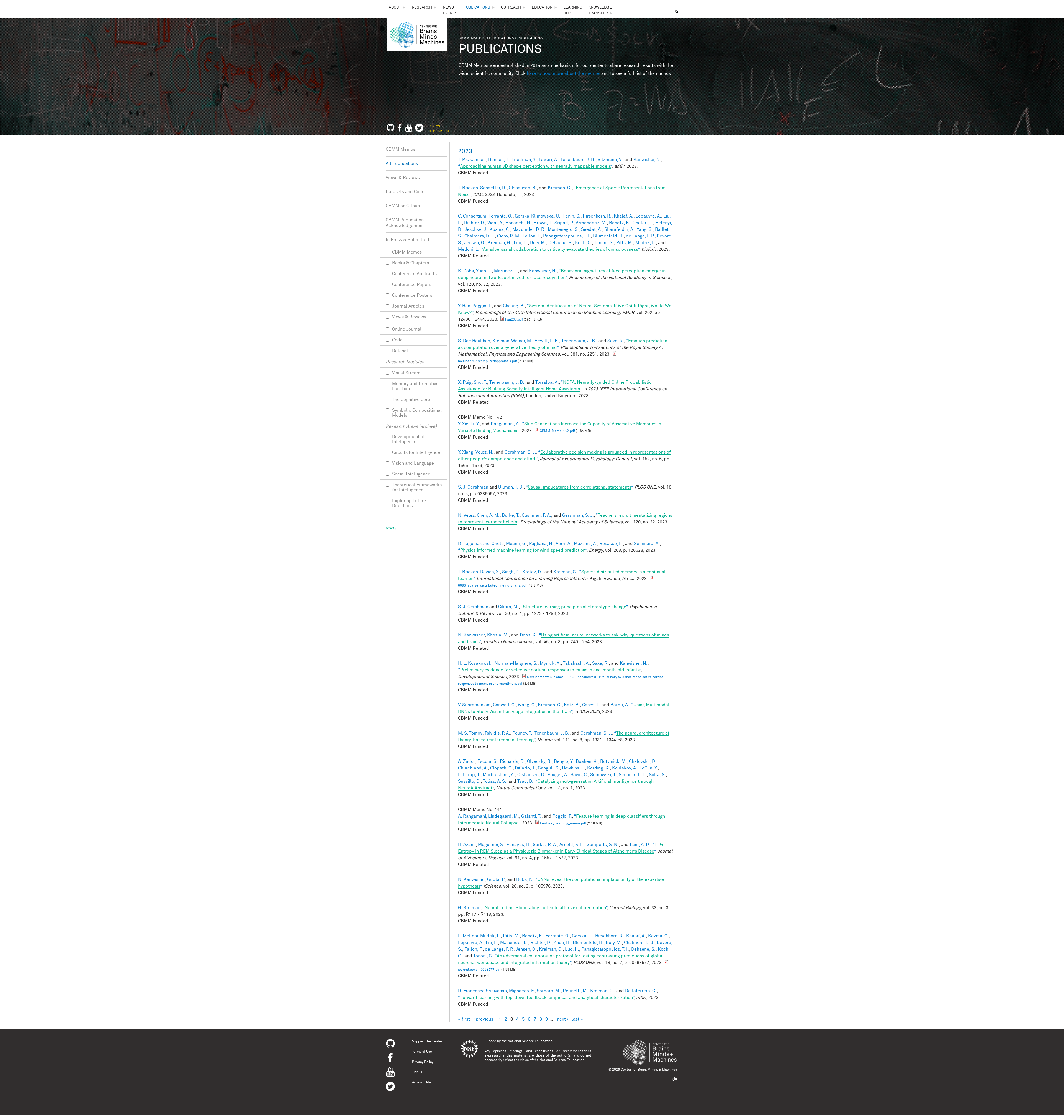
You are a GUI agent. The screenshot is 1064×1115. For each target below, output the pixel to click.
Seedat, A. (591, 229)
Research (422, 7)
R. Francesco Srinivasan (482, 991)
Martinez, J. (506, 271)
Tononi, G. (604, 243)
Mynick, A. (550, 663)
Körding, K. (598, 768)
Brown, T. (543, 223)
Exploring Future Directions (409, 503)
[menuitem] (397, 7)
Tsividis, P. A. (497, 733)
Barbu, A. (619, 705)
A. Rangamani (472, 816)
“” (535, 166)
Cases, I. (590, 705)
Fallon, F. (532, 236)
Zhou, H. (562, 942)
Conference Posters (412, 295)
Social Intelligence (411, 474)
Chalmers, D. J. (479, 236)
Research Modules (405, 362)
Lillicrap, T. (469, 775)
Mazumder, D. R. (529, 229)
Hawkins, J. (573, 768)
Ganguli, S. (549, 768)
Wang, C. (527, 705)
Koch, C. (583, 243)
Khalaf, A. (623, 216)
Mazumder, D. (514, 942)
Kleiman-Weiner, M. (512, 341)
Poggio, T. (482, 306)
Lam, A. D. (640, 844)
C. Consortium (472, 216)
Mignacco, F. (521, 991)
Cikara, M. (508, 607)
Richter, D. (474, 223)
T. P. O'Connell (472, 159)
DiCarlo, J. (525, 768)
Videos (434, 126)
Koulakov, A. (624, 768)
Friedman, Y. (523, 159)
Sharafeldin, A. (619, 229)
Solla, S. (657, 775)
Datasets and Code (405, 192)
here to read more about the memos (563, 73)
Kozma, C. (500, 229)
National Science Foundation (530, 1041)
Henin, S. (571, 216)
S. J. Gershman (473, 487)
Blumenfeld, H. (608, 236)
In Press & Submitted (407, 239)
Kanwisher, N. (647, 159)
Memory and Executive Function (415, 386)
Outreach (511, 7)
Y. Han (464, 306)
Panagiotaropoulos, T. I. (567, 236)
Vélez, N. (484, 452)
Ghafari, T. (643, 223)
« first (464, 1019)
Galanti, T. (531, 816)
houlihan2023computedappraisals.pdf (487, 361)
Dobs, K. (528, 635)
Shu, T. (480, 382)
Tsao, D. (525, 781)
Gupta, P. (496, 879)
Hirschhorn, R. (597, 216)
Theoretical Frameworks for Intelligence (417, 487)
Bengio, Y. (564, 761)
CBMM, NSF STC (472, 38)
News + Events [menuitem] (450, 10)
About (395, 7)
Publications (477, 7)
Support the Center (427, 1041)
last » (577, 1019)
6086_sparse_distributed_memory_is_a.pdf (492, 585)
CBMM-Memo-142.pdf (557, 431)
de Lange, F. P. (640, 236)
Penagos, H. (519, 844)
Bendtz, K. (619, 223)
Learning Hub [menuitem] (572, 10)
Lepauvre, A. (648, 216)
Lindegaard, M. (503, 816)
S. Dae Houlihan (474, 341)
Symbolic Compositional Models (417, 413)
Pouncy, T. (522, 733)
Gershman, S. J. (520, 452)
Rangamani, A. (505, 424)
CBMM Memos (400, 149)
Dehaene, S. (560, 243)
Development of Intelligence (408, 439)
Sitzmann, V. (610, 159)
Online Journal (406, 329)
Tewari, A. (548, 159)
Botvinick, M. (613, 761)
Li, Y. (475, 424)
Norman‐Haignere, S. (516, 663)
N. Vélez (466, 515)
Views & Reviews (403, 177)
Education (542, 7)
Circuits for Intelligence (416, 452)
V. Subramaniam (474, 705)
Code (397, 340)
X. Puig (465, 382)
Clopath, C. (501, 768)
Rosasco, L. (611, 543)
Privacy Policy (422, 1062)
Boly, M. (538, 243)
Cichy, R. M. (508, 236)
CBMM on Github (403, 206)
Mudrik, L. (645, 243)
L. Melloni (468, 936)
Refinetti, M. (575, 991)
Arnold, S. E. (571, 844)
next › (562, 1019)
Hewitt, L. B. (546, 341)
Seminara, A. (647, 543)
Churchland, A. (473, 768)
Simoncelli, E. (633, 775)
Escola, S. (487, 761)
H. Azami (467, 844)
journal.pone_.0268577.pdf (479, 969)
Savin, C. (579, 775)
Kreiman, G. (560, 188)
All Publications (402, 163)
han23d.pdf (514, 319)
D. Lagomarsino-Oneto (481, 543)
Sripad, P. (564, 223)
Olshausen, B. (523, 188)
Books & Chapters (410, 263)
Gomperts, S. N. (603, 844)
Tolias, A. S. (494, 781)
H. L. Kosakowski (475, 663)
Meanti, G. (516, 543)
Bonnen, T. (498, 159)
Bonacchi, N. (518, 223)
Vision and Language (413, 463)
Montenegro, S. (563, 229)
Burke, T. (511, 515)
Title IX (417, 1072)
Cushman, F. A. (536, 515)
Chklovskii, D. (642, 761)
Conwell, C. (504, 705)
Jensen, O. (474, 243)
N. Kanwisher (471, 635)
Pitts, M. (624, 243)
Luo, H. (521, 243)
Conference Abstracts (414, 274)
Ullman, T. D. (511, 487)
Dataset (400, 351)
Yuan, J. (484, 271)
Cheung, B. (514, 306)
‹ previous (483, 1019)
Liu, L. (492, 942)
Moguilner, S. (491, 844)
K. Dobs (466, 271)
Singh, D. (511, 572)
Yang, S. (645, 229)
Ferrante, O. (500, 216)
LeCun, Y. (649, 768)
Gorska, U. (582, 936)
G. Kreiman (469, 908)
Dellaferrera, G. (641, 991)
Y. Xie (463, 424)
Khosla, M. (498, 635)
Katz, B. (572, 705)
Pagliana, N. (541, 543)
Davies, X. (490, 572)
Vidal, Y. (495, 223)
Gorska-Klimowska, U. (537, 216)
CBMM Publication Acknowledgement (405, 223)
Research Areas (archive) (411, 426)
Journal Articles (408, 306)
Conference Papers (411, 284)
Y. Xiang (465, 452)
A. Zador (466, 761)
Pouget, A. (558, 775)
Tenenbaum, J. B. (578, 159)
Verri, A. (564, 543)
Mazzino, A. (585, 543)
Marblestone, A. (499, 775)
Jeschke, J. (476, 229)
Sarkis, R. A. (545, 844)
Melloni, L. (468, 249)
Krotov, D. (532, 572)
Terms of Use (422, 1051)
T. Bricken (468, 188)
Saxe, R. (615, 341)
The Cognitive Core (411, 399)
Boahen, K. (587, 761)
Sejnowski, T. (603, 775)
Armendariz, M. (591, 223)
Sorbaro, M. (549, 991)
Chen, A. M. (488, 515)
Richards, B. (512, 761)
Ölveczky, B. (539, 761)
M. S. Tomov (470, 733)
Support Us (439, 131)
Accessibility (421, 1082)
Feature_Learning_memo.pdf (563, 823)
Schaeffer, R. (493, 188)
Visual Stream (406, 373)
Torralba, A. (547, 382)
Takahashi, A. (576, 663)
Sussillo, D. (469, 781)
